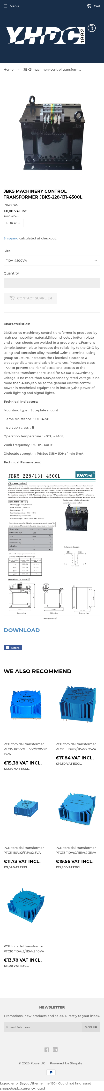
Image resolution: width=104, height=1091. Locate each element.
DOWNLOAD (22, 630)
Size (7, 251)
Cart (96, 6)
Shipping (11, 238)
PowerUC (37, 1063)
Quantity (11, 273)
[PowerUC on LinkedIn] (55, 1051)
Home (9, 69)
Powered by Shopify (66, 1063)
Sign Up (91, 1027)
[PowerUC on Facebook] (46, 1050)
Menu (14, 6)
